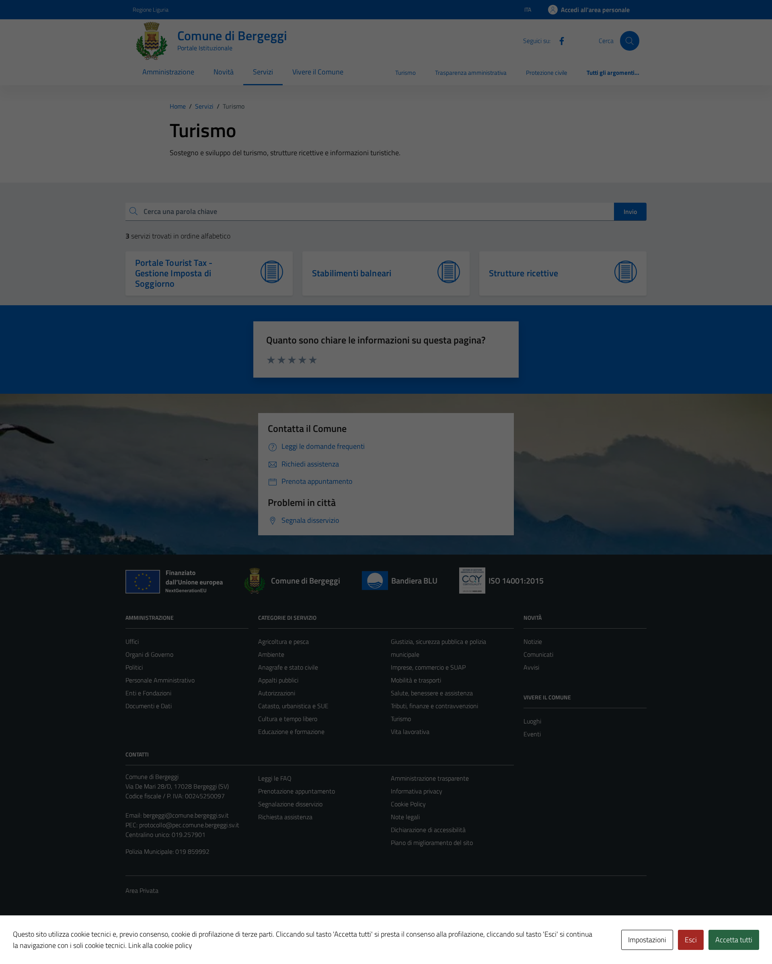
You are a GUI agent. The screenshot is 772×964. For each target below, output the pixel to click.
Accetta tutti (733, 939)
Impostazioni (647, 939)
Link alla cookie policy (160, 945)
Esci (691, 939)
